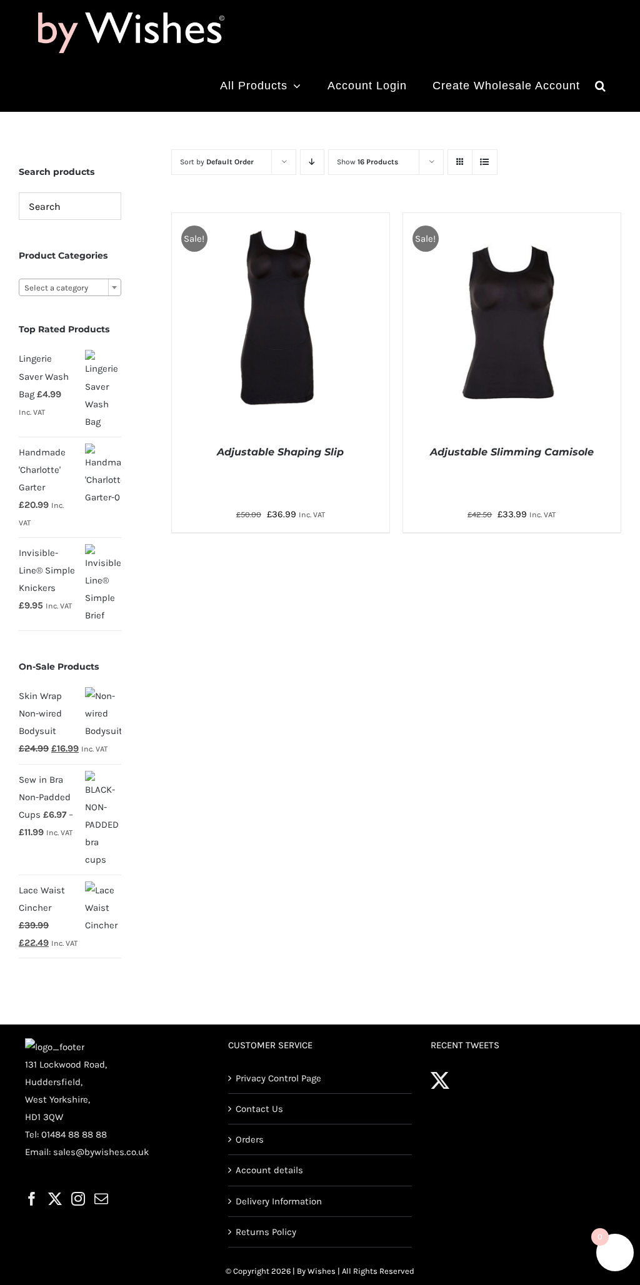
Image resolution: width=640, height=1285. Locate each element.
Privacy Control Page (278, 1078)
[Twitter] (55, 1199)
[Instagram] (78, 1199)
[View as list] (484, 162)
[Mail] (101, 1199)
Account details (269, 1170)
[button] (600, 85)
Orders (250, 1139)
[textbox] (70, 288)
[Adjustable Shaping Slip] (280, 221)
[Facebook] (32, 1199)
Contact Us (259, 1108)
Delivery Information (279, 1201)
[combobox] (70, 287)
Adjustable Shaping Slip (280, 452)
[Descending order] (312, 162)
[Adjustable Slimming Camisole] (512, 221)
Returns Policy (266, 1232)
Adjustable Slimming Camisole (512, 452)
